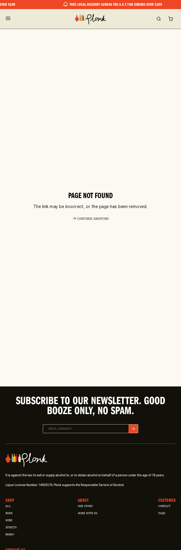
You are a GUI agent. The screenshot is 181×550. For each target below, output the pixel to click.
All (8, 506)
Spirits (11, 527)
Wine (9, 520)
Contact (164, 506)
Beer (9, 513)
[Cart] (170, 18)
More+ (10, 534)
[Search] (158, 19)
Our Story (85, 506)
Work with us (87, 513)
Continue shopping (93, 219)
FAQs (161, 513)
